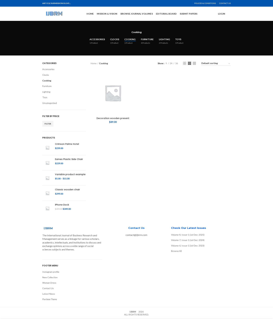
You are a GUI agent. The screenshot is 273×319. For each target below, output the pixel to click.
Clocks (45, 75)
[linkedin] (185, 3)
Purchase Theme (49, 299)
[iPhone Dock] (47, 208)
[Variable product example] (47, 178)
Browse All (176, 251)
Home (94, 63)
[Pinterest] (182, 3)
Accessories (48, 69)
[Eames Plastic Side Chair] (47, 163)
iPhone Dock (62, 204)
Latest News (48, 293)
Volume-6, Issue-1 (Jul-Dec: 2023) (187, 245)
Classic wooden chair (67, 189)
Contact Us (48, 288)
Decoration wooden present (113, 118)
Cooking (46, 80)
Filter (48, 124)
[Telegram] (189, 3)
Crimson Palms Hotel (67, 144)
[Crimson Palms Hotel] (47, 148)
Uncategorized (49, 103)
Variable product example (70, 174)
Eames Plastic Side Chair (69, 159)
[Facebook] (174, 3)
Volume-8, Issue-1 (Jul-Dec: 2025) (187, 234)
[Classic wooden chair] (47, 193)
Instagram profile (50, 271)
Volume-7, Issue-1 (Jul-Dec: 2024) (187, 240)
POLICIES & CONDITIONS (205, 3)
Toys (44, 97)
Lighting (46, 91)
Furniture (47, 86)
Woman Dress (49, 282)
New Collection (50, 277)
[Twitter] (178, 3)
